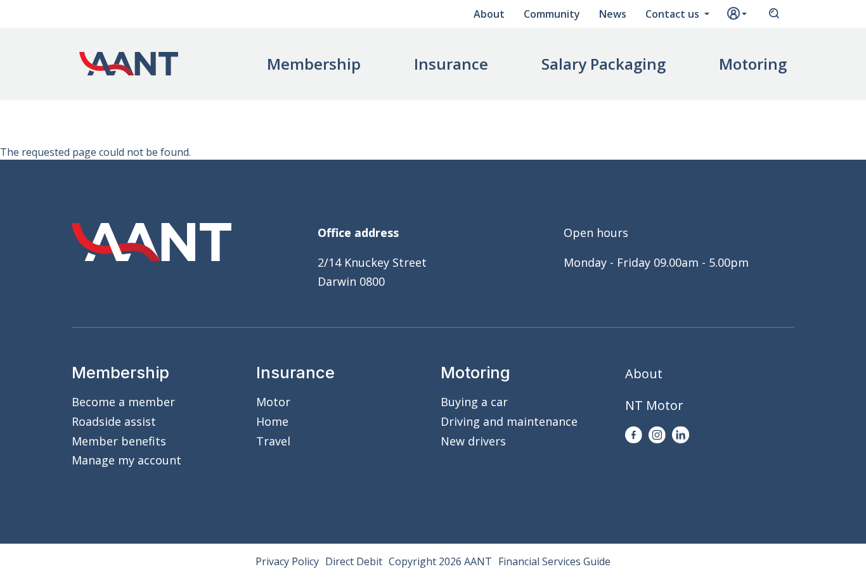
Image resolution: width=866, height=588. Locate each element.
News (612, 14)
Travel (273, 441)
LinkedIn (680, 435)
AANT (128, 64)
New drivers (473, 441)
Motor (273, 401)
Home (272, 421)
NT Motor (654, 405)
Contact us (673, 14)
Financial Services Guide (554, 561)
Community (552, 14)
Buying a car (474, 401)
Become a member (123, 401)
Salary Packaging (603, 63)
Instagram (657, 435)
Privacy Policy (287, 561)
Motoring (753, 63)
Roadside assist (114, 421)
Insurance (451, 63)
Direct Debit (353, 561)
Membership (314, 63)
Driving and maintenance (509, 421)
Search (774, 14)
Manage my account (126, 460)
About (489, 14)
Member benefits (119, 441)
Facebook (633, 435)
